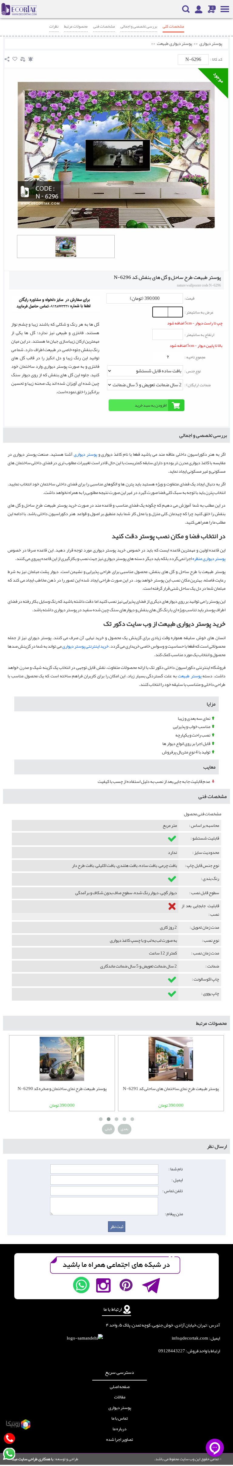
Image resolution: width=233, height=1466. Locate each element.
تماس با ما (119, 1418)
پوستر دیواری (210, 43)
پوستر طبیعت (189, 676)
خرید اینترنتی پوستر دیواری (85, 646)
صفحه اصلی (120, 1387)
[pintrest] (125, 1285)
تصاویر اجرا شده (119, 1439)
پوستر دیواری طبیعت (174, 43)
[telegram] (150, 1285)
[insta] (103, 1285)
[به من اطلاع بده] (30, 59)
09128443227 (171, 1351)
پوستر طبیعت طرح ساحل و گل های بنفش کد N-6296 (167, 277)
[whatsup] (81, 1285)
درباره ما (120, 1429)
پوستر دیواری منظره (208, 558)
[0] (66, 246)
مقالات (119, 1397)
